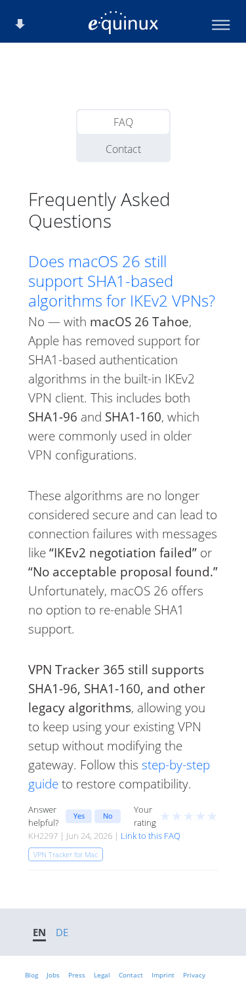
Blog (31, 974)
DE (62, 932)
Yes (79, 816)
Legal (102, 974)
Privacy (194, 974)
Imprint (163, 974)
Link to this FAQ (150, 836)
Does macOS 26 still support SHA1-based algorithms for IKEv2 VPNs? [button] (121, 281)
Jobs (53, 974)
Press (76, 974)
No (108, 816)
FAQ (123, 122)
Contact (123, 149)
